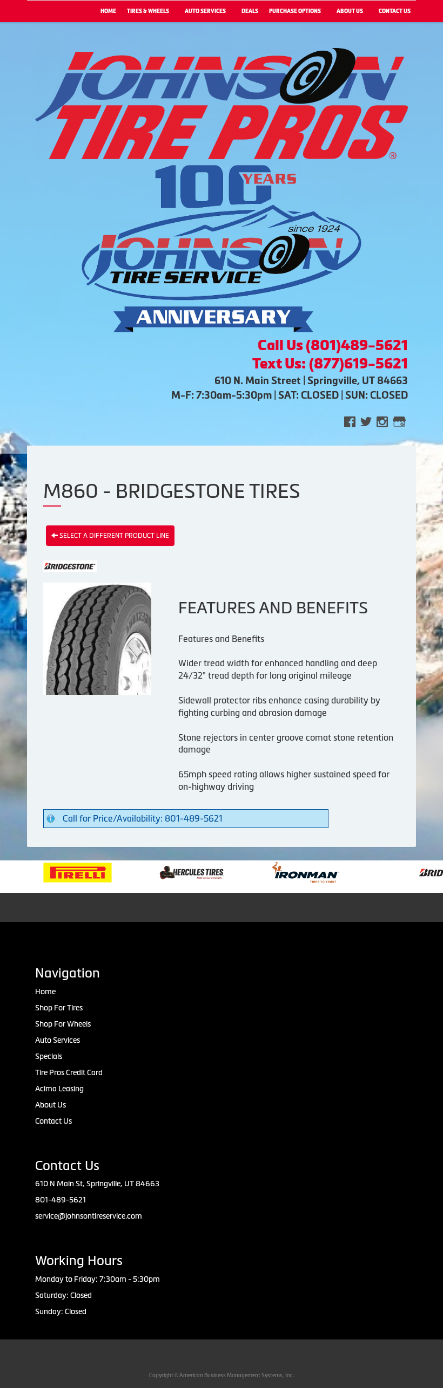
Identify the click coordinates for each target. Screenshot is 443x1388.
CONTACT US (395, 11)
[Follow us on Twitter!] (366, 421)
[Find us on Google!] (399, 421)
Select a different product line (113, 535)
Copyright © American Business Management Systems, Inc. (221, 1375)
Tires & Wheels (148, 11)
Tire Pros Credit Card (69, 1072)
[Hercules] (160, 872)
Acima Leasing (59, 1088)
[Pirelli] (46, 872)
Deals (249, 11)
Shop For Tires (59, 1007)
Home (108, 11)
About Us (350, 11)
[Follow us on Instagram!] (382, 421)
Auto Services (205, 11)
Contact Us (53, 1121)
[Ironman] (274, 872)
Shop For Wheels (63, 1024)
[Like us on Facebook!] (349, 421)
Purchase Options (295, 11)
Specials (48, 1056)
